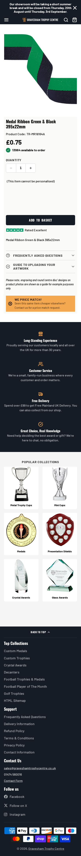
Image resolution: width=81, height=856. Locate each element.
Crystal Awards (15, 665)
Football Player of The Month (25, 686)
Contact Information (19, 752)
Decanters (11, 672)
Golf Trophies (14, 693)
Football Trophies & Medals (24, 679)
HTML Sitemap (15, 700)
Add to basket (40, 220)
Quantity (13, 160)
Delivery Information (19, 724)
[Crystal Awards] (21, 580)
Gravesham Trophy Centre (46, 848)
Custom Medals (15, 651)
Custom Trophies (17, 658)
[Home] (40, 20)
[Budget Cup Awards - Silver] (59, 488)
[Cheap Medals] (21, 534)
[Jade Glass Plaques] (59, 580)
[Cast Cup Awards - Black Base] (21, 488)
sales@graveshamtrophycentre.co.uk (30, 768)
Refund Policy (14, 731)
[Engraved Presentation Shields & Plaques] (59, 534)
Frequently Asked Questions (25, 717)
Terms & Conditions (19, 738)
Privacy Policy (14, 745)
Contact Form (13, 780)
